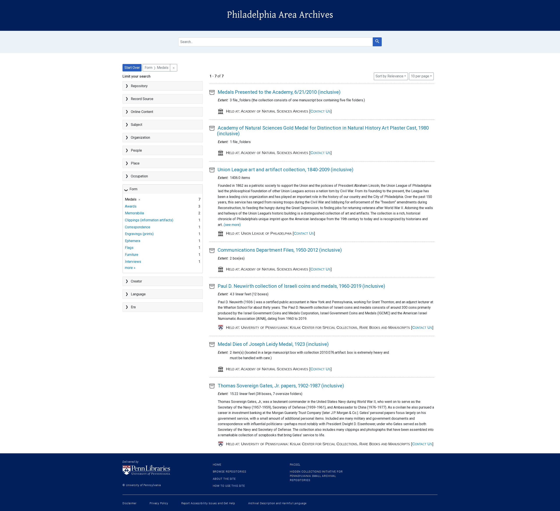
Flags (129, 248)
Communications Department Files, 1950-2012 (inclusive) (280, 250)
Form (133, 189)
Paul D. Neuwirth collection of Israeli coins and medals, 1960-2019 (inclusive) (301, 286)
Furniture (131, 255)
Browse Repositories (229, 471)
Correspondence (137, 227)
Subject (136, 125)
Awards (130, 206)
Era (133, 307)
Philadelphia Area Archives (280, 14)
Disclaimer (129, 503)
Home (217, 464)
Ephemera (132, 241)
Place (135, 163)
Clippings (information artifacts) (149, 220)
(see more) (232, 225)
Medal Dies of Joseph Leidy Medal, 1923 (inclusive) (273, 344)
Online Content (142, 112)
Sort (389, 76)
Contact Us (320, 111)
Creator (136, 281)
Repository (139, 86)
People (136, 150)
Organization (140, 137)
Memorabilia (134, 213)
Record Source (142, 99)
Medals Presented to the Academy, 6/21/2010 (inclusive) (279, 92)
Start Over (132, 68)
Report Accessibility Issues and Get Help (208, 503)
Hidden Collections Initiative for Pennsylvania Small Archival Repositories (316, 476)
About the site (224, 478)
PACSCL (295, 464)
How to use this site (229, 485)
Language (138, 294)
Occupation (139, 176)
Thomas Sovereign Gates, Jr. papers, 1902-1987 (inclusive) (281, 385)
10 (420, 76)
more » (130, 268)
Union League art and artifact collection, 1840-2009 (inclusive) (286, 169)
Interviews (133, 262)
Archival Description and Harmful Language (277, 503)
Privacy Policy (159, 503)
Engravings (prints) (139, 234)
